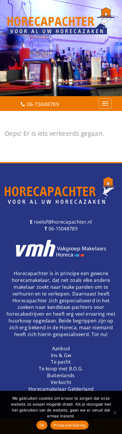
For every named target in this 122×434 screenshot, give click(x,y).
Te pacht (61, 362)
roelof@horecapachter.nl (62, 222)
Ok (42, 425)
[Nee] (115, 412)
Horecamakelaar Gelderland (61, 389)
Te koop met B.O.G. (61, 368)
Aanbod (61, 348)
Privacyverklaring (69, 425)
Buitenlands (61, 375)
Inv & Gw (61, 355)
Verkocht (61, 382)
